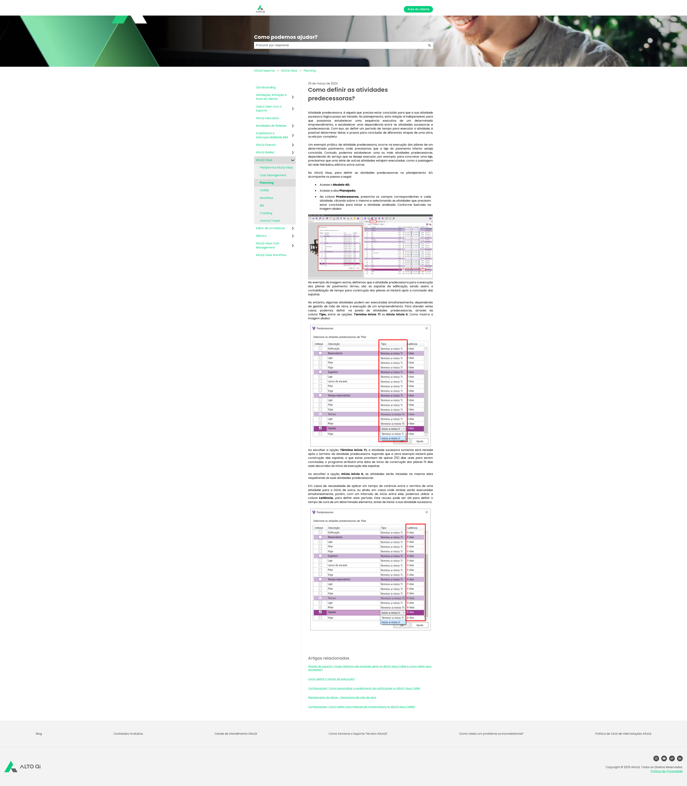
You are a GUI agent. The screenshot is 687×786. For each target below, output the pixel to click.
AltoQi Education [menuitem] (267, 118)
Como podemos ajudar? (286, 37)
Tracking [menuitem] (266, 213)
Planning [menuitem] (267, 183)
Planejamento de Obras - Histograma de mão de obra (342, 697)
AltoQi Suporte (264, 71)
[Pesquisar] (429, 45)
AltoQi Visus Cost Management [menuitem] (267, 245)
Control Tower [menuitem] (270, 221)
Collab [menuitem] (264, 190)
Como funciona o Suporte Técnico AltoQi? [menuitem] (358, 734)
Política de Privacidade (667, 771)
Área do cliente (418, 9)
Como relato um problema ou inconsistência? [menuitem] (491, 734)
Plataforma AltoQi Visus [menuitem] (276, 167)
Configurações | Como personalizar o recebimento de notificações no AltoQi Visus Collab (364, 688)
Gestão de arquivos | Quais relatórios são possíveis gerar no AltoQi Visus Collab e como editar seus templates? (369, 668)
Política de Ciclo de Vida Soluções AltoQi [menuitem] (623, 734)
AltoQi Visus (289, 71)
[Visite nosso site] (672, 758)
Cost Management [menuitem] (273, 175)
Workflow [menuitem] (266, 198)
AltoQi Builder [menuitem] (265, 152)
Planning (310, 71)
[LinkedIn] (680, 758)
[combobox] (340, 45)
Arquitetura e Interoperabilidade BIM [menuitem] (272, 135)
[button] (293, 95)
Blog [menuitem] (39, 734)
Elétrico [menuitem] (261, 236)
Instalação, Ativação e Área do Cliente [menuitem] (271, 97)
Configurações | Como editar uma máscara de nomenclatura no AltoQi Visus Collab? (361, 707)
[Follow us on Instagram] (656, 758)
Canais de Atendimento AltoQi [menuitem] (236, 734)
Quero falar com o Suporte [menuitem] (269, 108)
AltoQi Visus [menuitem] (264, 160)
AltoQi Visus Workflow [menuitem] (271, 255)
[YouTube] (664, 758)
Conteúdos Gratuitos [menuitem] (128, 734)
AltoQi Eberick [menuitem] (266, 145)
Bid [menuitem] (262, 205)
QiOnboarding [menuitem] (266, 87)
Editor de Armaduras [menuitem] (270, 228)
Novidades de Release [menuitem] (271, 126)
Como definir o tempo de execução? (331, 679)
